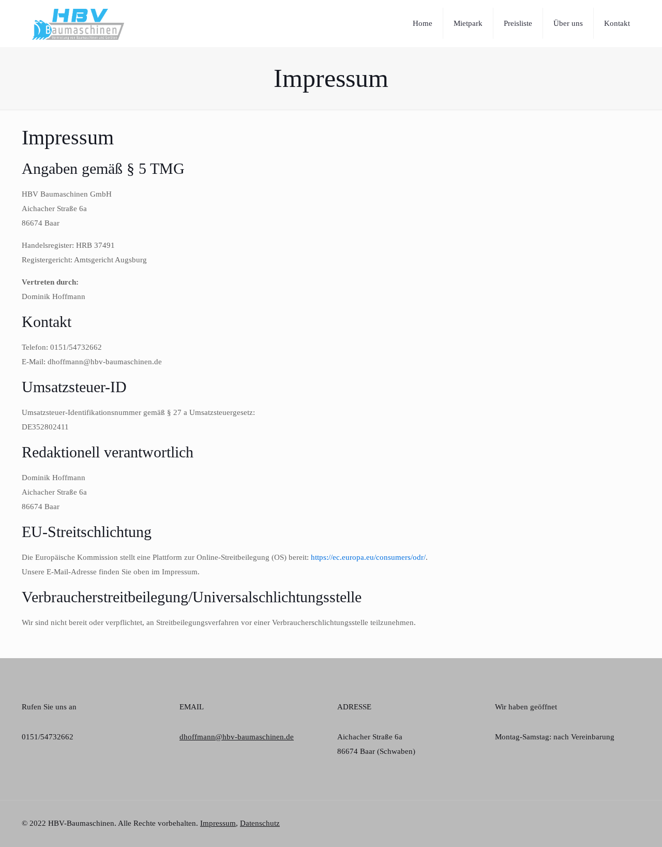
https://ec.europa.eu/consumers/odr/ (368, 557)
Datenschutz (260, 823)
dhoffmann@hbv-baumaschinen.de (236, 737)
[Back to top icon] (636, 818)
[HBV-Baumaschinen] (78, 23)
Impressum (218, 823)
